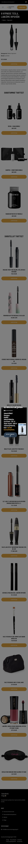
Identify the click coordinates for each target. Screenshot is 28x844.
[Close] (2, 408)
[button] (10, 435)
